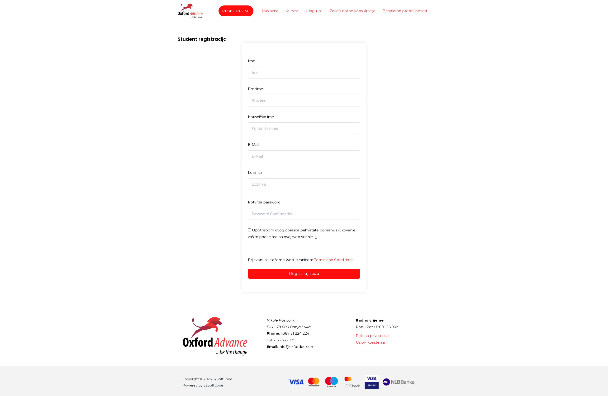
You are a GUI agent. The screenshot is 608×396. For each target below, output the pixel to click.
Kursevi (292, 11)
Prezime (255, 89)
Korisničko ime (261, 117)
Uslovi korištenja (370, 342)
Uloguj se (314, 11)
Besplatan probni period (405, 11)
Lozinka (255, 172)
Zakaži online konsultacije (352, 11)
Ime (251, 61)
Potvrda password (264, 202)
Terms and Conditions (333, 260)
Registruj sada (304, 273)
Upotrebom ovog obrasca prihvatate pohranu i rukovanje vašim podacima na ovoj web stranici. (302, 233)
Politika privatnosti (372, 335)
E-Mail (253, 144)
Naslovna (270, 11)
